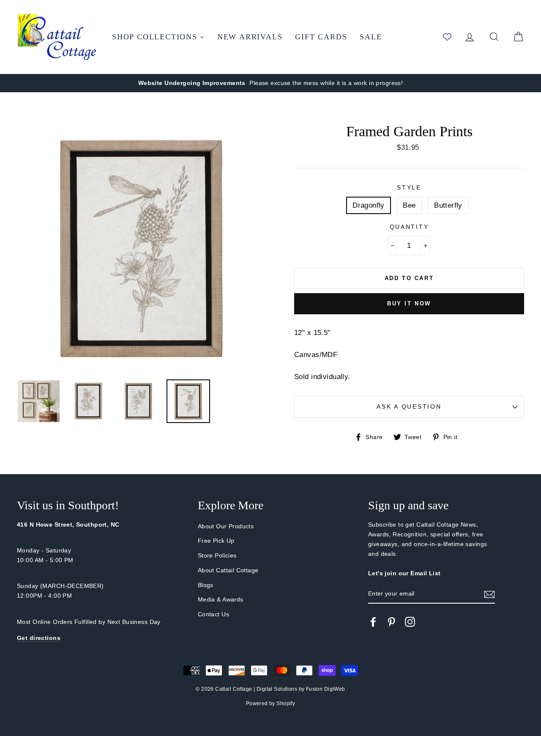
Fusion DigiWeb (325, 689)
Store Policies (217, 555)
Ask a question (409, 407)
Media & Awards (220, 599)
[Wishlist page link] (447, 37)
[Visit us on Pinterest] (391, 621)
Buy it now (409, 303)
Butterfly (448, 205)
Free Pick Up (216, 540)
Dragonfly (368, 205)
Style (409, 187)
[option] (270, 83)
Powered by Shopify (270, 703)
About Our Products (226, 526)
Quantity (409, 227)
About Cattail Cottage (228, 570)
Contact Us (213, 614)
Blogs (205, 585)
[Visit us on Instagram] (410, 621)
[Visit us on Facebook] (373, 621)
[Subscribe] (489, 594)
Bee (409, 205)
